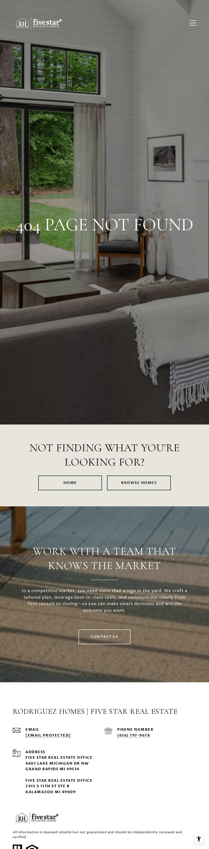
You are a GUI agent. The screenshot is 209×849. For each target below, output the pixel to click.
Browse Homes (139, 482)
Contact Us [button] (104, 636)
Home (70, 482)
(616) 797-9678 (133, 735)
